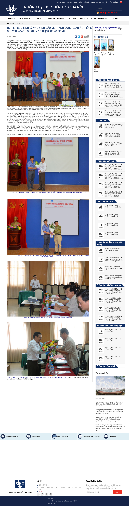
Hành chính (113, 2)
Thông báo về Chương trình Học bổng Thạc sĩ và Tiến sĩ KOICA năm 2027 (113, 277)
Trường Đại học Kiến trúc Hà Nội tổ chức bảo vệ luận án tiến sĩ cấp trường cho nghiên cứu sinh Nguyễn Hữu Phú (113, 186)
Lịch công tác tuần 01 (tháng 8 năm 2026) (112, 224)
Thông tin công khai (106, 366)
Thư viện (114, 18)
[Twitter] (42, 494)
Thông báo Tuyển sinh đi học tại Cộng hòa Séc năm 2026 (113, 268)
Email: (41, 491)
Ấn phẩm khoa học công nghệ (110, 325)
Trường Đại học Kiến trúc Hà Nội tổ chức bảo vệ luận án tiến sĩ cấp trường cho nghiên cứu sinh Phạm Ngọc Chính (114, 177)
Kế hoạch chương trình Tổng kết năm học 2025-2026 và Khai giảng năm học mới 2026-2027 (113, 136)
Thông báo (101, 120)
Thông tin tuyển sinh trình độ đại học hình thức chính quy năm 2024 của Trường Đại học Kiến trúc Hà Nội (109, 411)
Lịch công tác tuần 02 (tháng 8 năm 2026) (112, 215)
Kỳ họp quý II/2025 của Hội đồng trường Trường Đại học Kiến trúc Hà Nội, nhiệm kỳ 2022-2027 (113, 291)
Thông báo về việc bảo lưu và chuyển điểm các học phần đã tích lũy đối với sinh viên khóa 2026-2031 (113, 104)
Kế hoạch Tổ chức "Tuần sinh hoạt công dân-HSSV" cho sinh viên (113, 144)
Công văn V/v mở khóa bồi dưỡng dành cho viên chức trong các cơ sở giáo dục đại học (114, 260)
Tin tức (69, 2)
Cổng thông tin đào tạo (12, 436)
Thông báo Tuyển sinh (107, 80)
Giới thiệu (78, 2)
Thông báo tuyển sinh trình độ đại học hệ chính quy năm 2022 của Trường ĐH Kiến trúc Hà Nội (109, 404)
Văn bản (83, 18)
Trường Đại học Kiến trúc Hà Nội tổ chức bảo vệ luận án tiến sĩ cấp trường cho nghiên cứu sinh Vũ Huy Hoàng (113, 195)
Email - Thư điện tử (62, 436)
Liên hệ (86, 2)
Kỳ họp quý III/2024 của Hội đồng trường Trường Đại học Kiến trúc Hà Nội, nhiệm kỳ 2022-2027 (113, 318)
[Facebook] (38, 494)
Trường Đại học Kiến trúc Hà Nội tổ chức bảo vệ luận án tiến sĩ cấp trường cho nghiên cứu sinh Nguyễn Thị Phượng (113, 168)
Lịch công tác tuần (105, 201)
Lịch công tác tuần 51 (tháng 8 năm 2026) (112, 233)
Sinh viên (72, 18)
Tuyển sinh (39, 18)
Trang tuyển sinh (108, 12)
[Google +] (46, 494)
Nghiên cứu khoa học (55, 18)
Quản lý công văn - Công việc (91, 436)
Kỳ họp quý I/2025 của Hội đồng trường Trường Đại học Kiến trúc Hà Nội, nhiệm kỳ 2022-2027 (113, 300)
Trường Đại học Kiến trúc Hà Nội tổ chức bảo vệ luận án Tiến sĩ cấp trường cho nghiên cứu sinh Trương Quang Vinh (109, 419)
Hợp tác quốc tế (24, 18)
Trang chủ (60, 2)
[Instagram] (50, 494)
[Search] (120, 8)
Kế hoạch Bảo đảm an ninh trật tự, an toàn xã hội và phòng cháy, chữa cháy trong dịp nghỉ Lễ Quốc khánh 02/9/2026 (113, 155)
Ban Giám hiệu (100, 398)
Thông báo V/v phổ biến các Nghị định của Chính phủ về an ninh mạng (114, 126)
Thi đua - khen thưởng (99, 18)
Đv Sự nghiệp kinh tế (99, 2)
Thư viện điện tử (35, 436)
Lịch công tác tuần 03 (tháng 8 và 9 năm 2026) (113, 206)
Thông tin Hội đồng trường (109, 285)
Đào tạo (11, 18)
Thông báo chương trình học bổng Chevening (112, 249)
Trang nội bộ (112, 436)
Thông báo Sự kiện (105, 161)
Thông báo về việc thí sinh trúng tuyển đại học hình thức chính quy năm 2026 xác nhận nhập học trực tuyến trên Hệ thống (113, 114)
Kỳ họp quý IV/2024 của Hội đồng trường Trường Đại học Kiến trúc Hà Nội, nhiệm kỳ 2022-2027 (113, 309)
